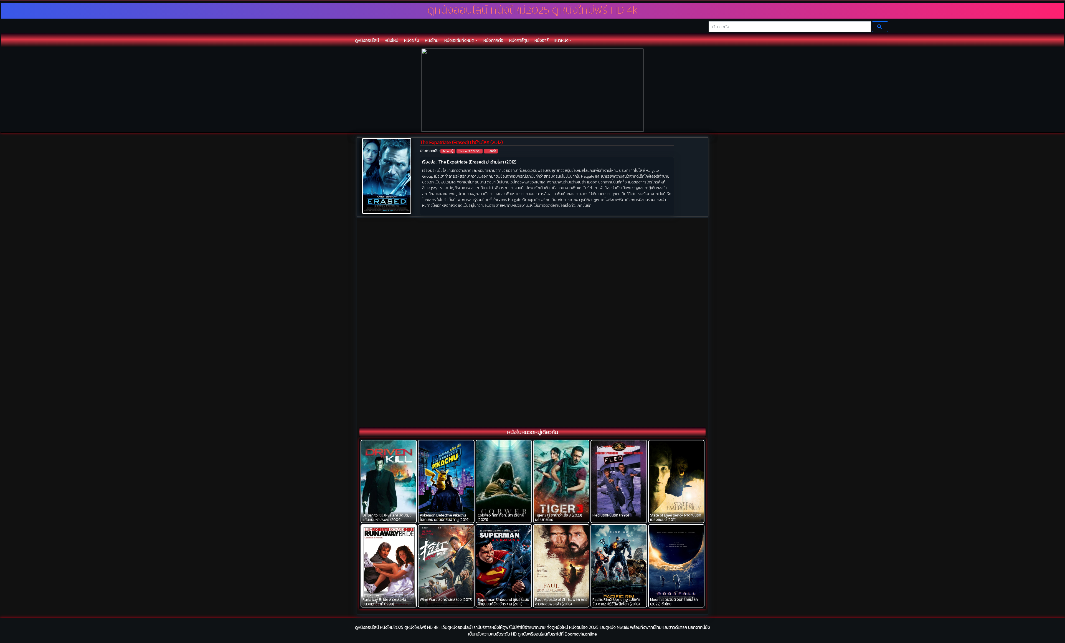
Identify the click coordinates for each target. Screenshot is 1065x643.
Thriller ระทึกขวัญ (469, 151)
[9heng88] (532, 90)
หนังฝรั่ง (491, 151)
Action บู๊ (447, 151)
